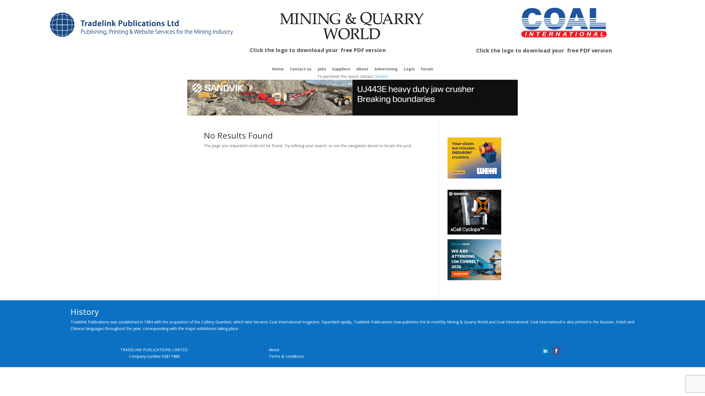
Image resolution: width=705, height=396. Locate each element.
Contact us (300, 69)
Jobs (322, 69)
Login (409, 69)
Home (278, 69)
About (362, 69)
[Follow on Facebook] (556, 350)
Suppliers (341, 69)
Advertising (386, 69)
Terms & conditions (286, 356)
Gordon (381, 76)
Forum (427, 69)
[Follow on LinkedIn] (545, 350)
